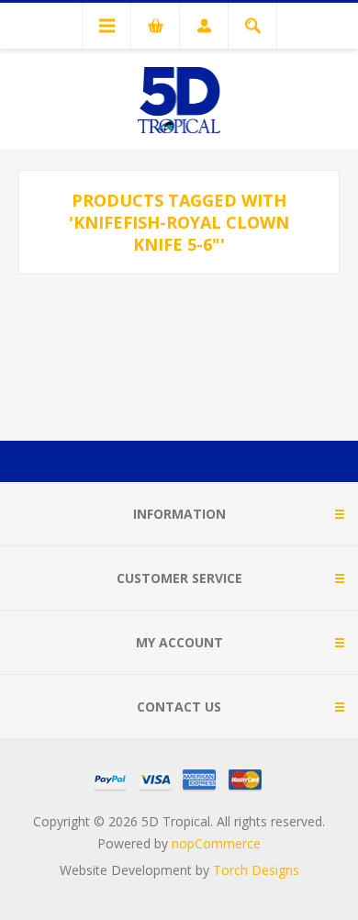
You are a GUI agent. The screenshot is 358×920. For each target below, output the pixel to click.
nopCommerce (216, 843)
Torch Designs (256, 870)
